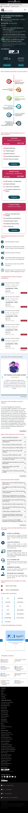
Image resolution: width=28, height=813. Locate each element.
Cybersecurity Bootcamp (6, 726)
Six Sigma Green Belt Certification (8, 749)
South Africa (20, 617)
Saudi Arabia (20, 610)
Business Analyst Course (6, 758)
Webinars (3, 725)
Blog (2, 723)
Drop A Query (16, 6)
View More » (24, 350)
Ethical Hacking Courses (6, 737)
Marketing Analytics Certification (8, 747)
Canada (8, 613)
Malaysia (8, 602)
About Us (3, 690)
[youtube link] (12, 777)
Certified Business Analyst (6, 744)
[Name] (26, 640)
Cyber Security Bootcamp (16, 4)
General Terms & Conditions (7, 702)
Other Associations (5, 716)
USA (8, 598)
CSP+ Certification (5, 743)
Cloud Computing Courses (6, 739)
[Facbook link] (5, 777)
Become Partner (4, 712)
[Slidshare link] (15, 777)
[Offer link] (14, 1)
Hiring (2, 693)
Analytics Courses (5, 765)
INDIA (8, 606)
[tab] (14, 437)
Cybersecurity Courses (6, 732)
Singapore (20, 598)
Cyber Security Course (6, 756)
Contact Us (3, 698)
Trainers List (3, 717)
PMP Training (4, 752)
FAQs (2, 691)
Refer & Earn (5, 4)
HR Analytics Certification (6, 746)
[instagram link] (2, 777)
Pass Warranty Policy (5, 703)
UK (20, 606)
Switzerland (20, 613)
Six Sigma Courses (5, 735)
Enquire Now (7, 65)
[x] (7, 777)
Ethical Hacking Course (6, 763)
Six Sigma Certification (6, 760)
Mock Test (3, 728)
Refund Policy (4, 708)
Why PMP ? (3, 25)
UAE (8, 610)
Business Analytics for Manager (7, 751)
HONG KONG (20, 602)
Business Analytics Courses (7, 734)
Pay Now (21, 65)
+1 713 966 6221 (6, 6)
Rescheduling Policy (5, 705)
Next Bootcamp (4, 721)
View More (23, 431)
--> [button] (1, 378)
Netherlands (7, 617)
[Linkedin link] (10, 777)
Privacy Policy (4, 707)
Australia (8, 621)
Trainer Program (4, 714)
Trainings (3, 696)
